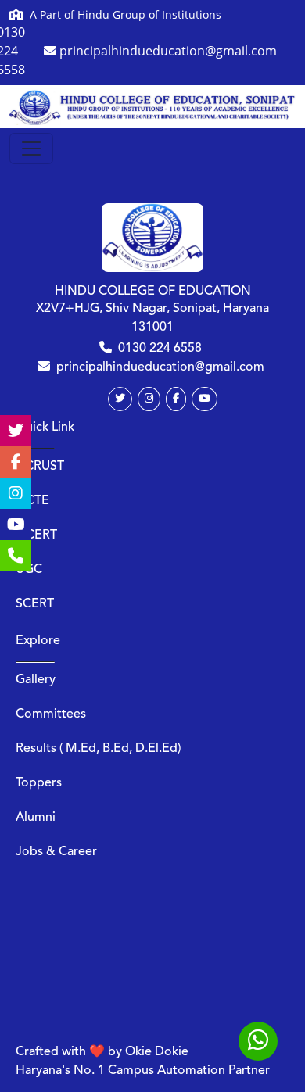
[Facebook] (176, 399)
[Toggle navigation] (31, 148)
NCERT (36, 535)
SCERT (35, 604)
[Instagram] (149, 399)
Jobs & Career (56, 852)
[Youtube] (204, 399)
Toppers (39, 783)
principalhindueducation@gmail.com (160, 367)
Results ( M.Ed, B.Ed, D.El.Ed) (98, 749)
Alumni (36, 817)
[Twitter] (120, 399)
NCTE (32, 501)
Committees (51, 714)
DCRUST (40, 466)
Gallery (36, 680)
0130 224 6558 (160, 348)
